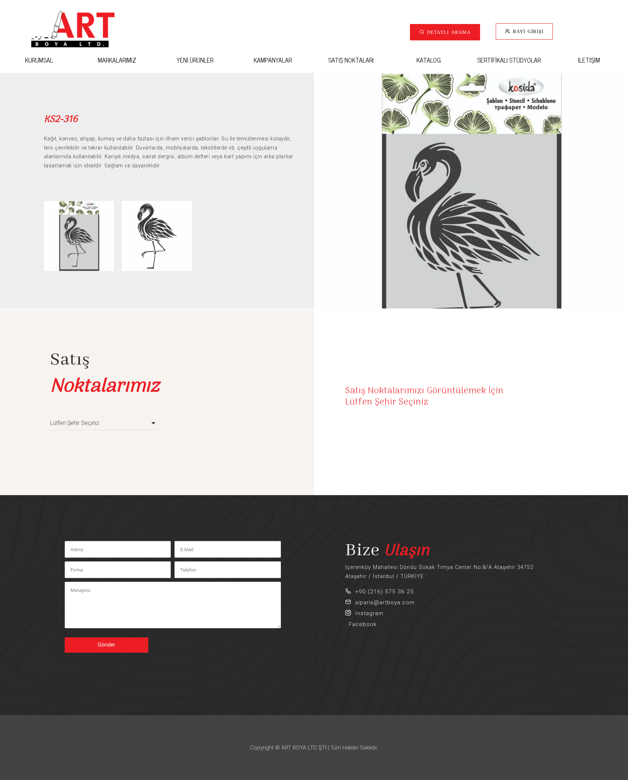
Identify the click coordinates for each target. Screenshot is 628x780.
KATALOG (428, 60)
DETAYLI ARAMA (447, 31)
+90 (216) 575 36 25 (382, 591)
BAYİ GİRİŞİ (526, 31)
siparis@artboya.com (383, 602)
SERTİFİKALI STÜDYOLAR (509, 60)
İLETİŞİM (589, 60)
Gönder (106, 645)
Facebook (361, 624)
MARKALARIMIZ (117, 60)
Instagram (367, 613)
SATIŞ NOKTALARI (351, 60)
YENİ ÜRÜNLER (195, 60)
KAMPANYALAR (273, 60)
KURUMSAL (39, 60)
